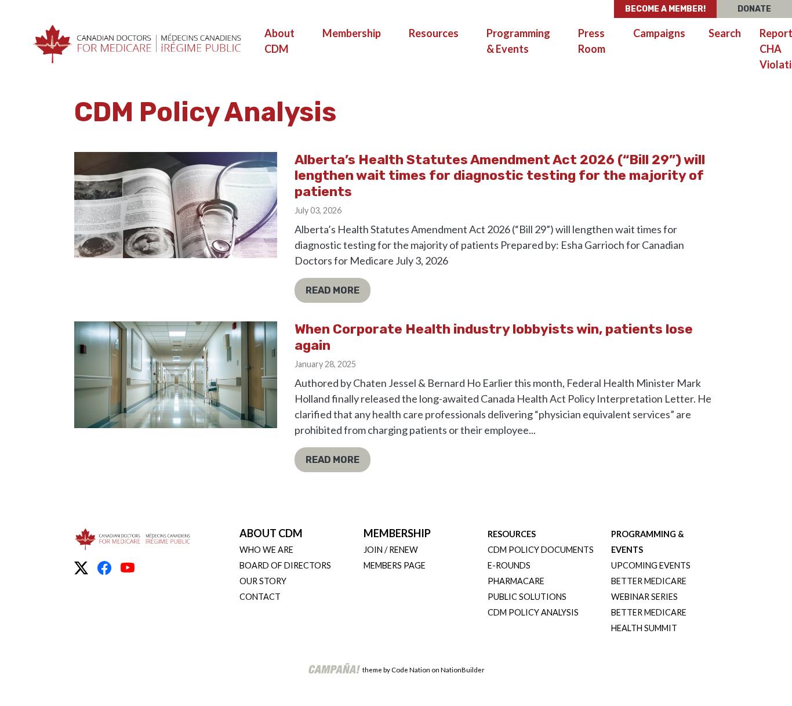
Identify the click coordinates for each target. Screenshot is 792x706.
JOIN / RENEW (391, 550)
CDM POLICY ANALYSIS (533, 612)
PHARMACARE (516, 581)
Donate (754, 9)
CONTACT (260, 597)
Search (725, 33)
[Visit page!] (81, 567)
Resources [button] (441, 32)
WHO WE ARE (266, 550)
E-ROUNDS (509, 565)
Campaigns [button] (659, 33)
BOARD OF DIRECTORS (285, 565)
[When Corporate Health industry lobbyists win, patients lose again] (175, 374)
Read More (332, 290)
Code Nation (410, 670)
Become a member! (665, 9)
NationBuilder (463, 670)
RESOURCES (512, 534)
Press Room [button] (591, 41)
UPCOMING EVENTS (651, 565)
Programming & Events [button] (518, 41)
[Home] (136, 44)
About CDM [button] (279, 41)
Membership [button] (351, 33)
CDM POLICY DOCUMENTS (541, 550)
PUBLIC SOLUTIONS (527, 597)
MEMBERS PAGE (395, 565)
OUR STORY (262, 581)
